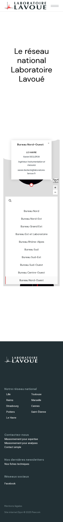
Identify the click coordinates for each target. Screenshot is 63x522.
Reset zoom (55, 180)
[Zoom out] (55, 192)
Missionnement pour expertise (21, 439)
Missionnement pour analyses (21, 443)
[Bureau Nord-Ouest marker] (31, 185)
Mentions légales (13, 506)
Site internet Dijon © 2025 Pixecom (22, 512)
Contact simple (12, 447)
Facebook (9, 483)
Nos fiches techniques (16, 464)
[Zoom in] (55, 187)
